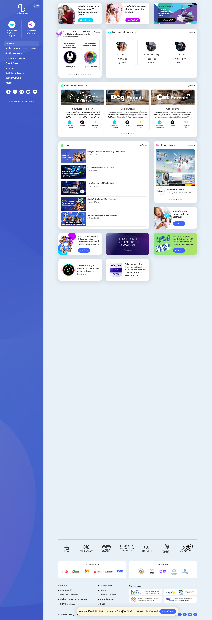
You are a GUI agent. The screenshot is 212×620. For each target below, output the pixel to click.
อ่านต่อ (178, 223)
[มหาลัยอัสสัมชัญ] (141, 571)
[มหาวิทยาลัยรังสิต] (174, 571)
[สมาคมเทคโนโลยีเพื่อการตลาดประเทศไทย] (86, 571)
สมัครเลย (87, 20)
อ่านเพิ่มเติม (139, 611)
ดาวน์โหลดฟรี (166, 20)
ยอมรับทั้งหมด (168, 611)
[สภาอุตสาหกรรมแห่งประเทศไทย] (65, 572)
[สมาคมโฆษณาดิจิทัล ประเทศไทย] (76, 572)
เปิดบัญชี (134, 20)
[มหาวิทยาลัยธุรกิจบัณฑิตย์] (163, 571)
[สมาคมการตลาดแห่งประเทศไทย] (98, 571)
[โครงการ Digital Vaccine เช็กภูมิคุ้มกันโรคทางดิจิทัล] (185, 571)
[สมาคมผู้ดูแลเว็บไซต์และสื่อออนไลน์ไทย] (120, 572)
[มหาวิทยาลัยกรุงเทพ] (152, 571)
